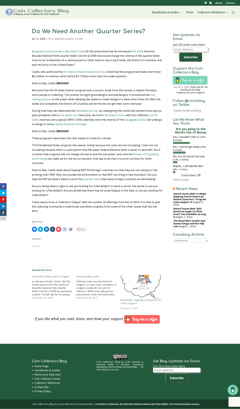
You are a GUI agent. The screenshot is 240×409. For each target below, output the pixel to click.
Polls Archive (181, 180)
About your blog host (47, 374)
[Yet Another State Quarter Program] (54, 287)
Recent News (187, 189)
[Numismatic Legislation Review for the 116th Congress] (140, 286)
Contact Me (41, 387)
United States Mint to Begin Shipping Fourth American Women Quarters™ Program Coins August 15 (189, 197)
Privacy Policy (42, 391)
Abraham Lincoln (114, 115)
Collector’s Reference (211, 12)
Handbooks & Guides (165, 12)
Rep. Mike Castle (75, 51)
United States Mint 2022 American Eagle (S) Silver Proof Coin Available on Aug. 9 (190, 212)
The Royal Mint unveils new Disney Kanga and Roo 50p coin (189, 223)
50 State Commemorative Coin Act (84, 72)
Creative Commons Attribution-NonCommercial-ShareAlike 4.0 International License (120, 367)
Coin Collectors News (47, 379)
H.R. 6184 (137, 51)
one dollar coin (69, 115)
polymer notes (92, 179)
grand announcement (50, 51)
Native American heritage (70, 124)
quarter (70, 38)
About (219, 3)
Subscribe (191, 57)
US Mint (79, 38)
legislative (59, 38)
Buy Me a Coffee (182, 86)
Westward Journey (87, 111)
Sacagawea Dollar (135, 120)
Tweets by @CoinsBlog (187, 110)
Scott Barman (132, 361)
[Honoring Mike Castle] (98, 287)
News (189, 12)
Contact (230, 3)
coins (50, 38)
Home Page (41, 366)
